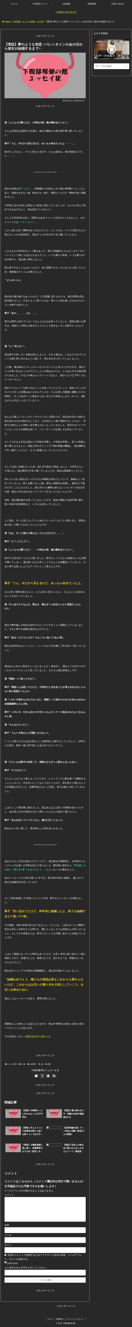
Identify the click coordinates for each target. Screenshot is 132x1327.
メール (8, 1235)
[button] (126, 66)
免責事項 (59, 1319)
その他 (40, 21)
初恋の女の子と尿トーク (38, 1036)
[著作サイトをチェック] (36, 1075)
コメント (11, 1195)
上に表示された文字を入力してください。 (27, 1267)
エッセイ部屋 (29, 21)
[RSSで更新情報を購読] (54, 1075)
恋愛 (49, 1064)
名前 (7, 1225)
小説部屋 (16, 21)
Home (7, 21)
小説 (42, 1064)
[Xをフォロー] (42, 1075)
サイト (8, 1245)
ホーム (50, 1319)
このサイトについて (66, 12)
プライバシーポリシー (75, 1319)
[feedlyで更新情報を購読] (48, 1075)
